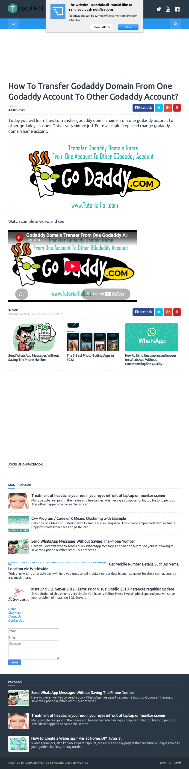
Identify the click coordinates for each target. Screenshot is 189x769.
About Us (14, 616)
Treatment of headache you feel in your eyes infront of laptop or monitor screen (98, 495)
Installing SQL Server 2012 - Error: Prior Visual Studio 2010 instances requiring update (102, 589)
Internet (20, 64)
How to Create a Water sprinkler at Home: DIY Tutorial (76, 738)
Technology (22, 40)
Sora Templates (37, 762)
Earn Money (22, 48)
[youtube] (168, 9)
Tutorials (20, 56)
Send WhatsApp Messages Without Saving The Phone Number (33, 358)
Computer (20, 72)
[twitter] (158, 9)
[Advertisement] (47, 423)
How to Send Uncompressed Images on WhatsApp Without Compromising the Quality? (151, 360)
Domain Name (17, 314)
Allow (128, 27)
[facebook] (177, 9)
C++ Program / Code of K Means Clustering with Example (78, 518)
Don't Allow (102, 27)
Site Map (14, 612)
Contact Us (16, 620)
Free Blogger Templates (70, 762)
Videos (18, 32)
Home (12, 609)
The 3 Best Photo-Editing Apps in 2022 (90, 358)
